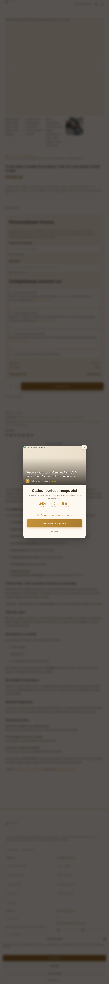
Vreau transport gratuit (54, 523)
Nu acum (54, 532)
